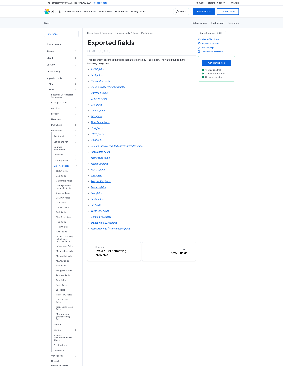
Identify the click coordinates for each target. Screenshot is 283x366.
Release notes (199, 22)
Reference (233, 22)
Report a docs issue (210, 43)
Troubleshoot (217, 22)
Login (236, 3)
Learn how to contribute (212, 51)
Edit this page (208, 47)
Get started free (216, 62)
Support (221, 3)
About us (200, 3)
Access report (100, 2)
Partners (211, 3)
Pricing (134, 11)
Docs (142, 11)
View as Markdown (210, 39)
